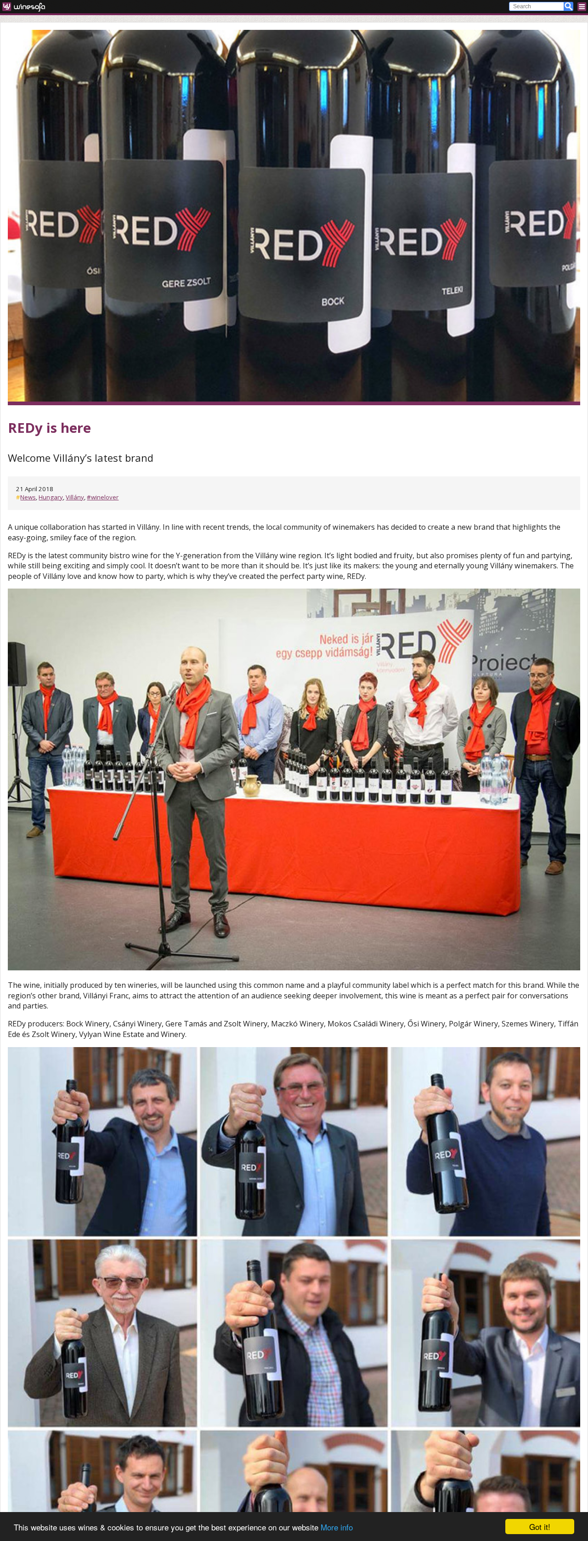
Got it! (539, 1526)
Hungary (51, 497)
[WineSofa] (27, 6)
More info (337, 1527)
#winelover (103, 497)
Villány (75, 497)
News (28, 497)
